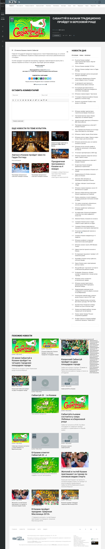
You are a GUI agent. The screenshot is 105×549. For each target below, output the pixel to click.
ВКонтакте (47, 69)
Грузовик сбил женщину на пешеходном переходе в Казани (84, 179)
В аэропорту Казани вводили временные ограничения (83, 165)
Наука (86, 5)
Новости (11, 5)
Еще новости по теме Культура (29, 128)
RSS (29, 71)
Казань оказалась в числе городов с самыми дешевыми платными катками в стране (86, 198)
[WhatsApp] (46, 79)
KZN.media (55, 30)
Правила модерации (78, 541)
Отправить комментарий (18, 121)
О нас (75, 535)
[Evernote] (39, 79)
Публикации (31, 529)
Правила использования (79, 540)
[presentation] (13, 100)
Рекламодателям (78, 537)
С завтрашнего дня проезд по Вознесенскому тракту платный (84, 83)
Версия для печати (40, 84)
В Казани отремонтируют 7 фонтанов (86, 94)
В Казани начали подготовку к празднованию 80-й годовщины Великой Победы (84, 284)
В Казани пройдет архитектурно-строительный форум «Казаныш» (84, 112)
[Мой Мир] (34, 79)
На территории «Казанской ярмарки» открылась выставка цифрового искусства (86, 214)
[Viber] (43, 79)
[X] (36, 79)
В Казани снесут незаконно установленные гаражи (83, 279)
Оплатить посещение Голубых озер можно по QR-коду (85, 102)
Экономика (56, 5)
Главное (14, 529)
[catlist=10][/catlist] (24, 355)
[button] (13, 100)
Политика (48, 5)
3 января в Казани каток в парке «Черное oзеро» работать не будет (85, 222)
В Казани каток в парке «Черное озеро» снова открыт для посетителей (86, 138)
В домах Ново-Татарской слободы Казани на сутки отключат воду (85, 305)
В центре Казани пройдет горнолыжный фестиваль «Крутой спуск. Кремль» (85, 61)
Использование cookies (79, 544)
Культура (63, 5)
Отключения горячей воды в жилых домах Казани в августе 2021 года (85, 296)
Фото (39, 529)
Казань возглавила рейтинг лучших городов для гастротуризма (85, 310)
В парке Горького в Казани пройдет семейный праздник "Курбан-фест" (85, 319)
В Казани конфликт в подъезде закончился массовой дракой (84, 241)
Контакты (76, 536)
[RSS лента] (92, 2)
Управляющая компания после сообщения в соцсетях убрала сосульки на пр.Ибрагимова (86, 291)
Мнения (100, 5)
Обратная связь (77, 539)
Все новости (20, 5)
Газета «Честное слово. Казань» (81, 546)
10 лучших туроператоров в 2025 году (86, 152)
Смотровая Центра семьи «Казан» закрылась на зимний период (85, 116)
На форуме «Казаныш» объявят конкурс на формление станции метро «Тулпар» (86, 274)
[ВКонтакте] (30, 79)
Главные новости (29, 5)
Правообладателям (78, 543)
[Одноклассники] (32, 79)
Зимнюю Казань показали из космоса (86, 218)
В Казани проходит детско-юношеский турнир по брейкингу (86, 74)
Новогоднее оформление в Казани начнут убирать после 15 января (85, 79)
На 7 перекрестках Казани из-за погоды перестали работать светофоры (86, 130)
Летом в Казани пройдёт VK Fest (84, 66)
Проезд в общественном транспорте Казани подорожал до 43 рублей (85, 193)
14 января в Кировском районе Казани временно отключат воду (86, 97)
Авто (74, 5)
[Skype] (48, 79)
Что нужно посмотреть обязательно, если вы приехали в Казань (85, 204)
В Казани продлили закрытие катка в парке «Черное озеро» (86, 156)
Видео (45, 529)
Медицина (80, 5)
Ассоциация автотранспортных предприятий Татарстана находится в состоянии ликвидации (86, 89)
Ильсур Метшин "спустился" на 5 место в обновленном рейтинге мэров (86, 268)
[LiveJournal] (41, 79)
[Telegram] (50, 79)
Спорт (69, 5)
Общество (93, 5)
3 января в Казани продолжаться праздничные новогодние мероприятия (86, 227)
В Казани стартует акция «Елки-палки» (86, 134)
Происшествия (40, 5)
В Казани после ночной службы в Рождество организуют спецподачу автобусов (85, 148)
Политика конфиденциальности (81, 542)
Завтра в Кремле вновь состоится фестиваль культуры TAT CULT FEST (85, 300)
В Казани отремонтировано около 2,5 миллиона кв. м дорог (86, 188)
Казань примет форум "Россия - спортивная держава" (84, 314)
